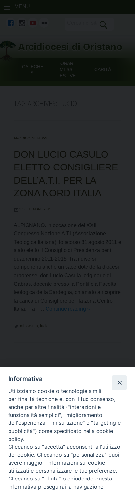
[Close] (119, 382)
